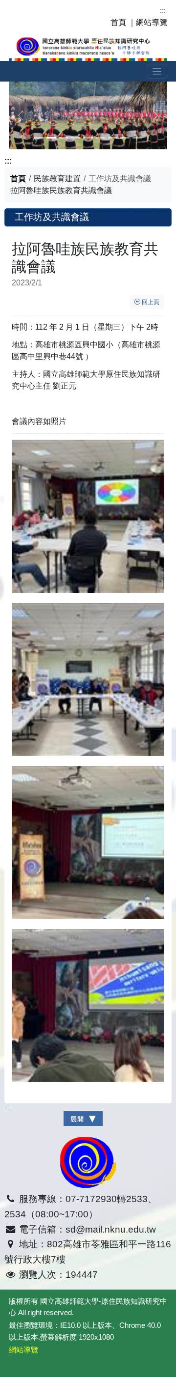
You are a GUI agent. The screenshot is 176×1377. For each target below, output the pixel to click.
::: (163, 10)
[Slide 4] (87, 137)
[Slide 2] (63, 137)
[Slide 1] (51, 137)
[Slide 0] (39, 137)
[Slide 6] (112, 137)
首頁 (118, 22)
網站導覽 (151, 22)
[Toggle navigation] (157, 71)
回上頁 (149, 302)
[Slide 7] (125, 137)
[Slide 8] (137, 137)
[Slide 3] (75, 137)
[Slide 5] (100, 137)
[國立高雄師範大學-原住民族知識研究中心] (88, 47)
